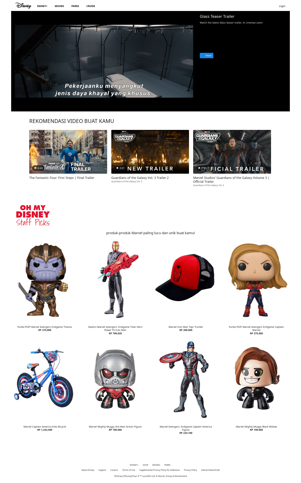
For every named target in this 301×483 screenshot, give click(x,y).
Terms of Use (128, 470)
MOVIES (156, 464)
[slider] (104, 101)
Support (102, 470)
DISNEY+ (134, 464)
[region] (104, 61)
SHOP (145, 464)
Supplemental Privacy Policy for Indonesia (159, 470)
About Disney (87, 470)
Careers (114, 470)
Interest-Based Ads (210, 470)
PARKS (167, 464)
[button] (284, 6)
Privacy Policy (190, 470)
